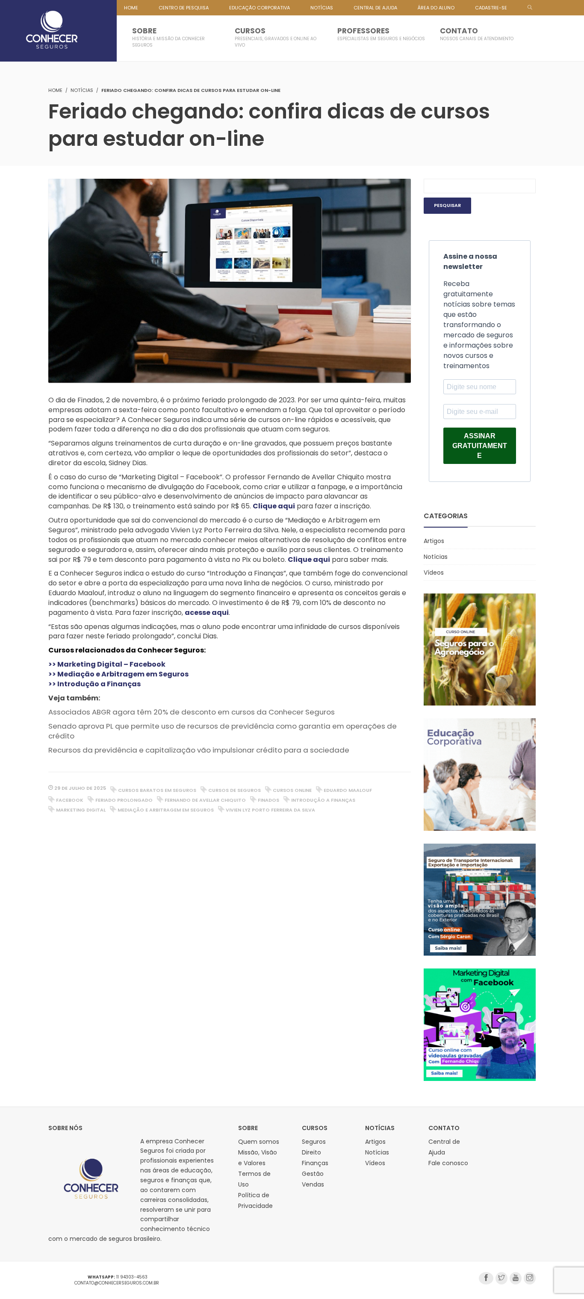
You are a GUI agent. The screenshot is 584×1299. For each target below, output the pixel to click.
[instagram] (530, 1278)
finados (268, 800)
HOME (131, 7)
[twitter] (501, 1278)
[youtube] (516, 1278)
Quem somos (258, 1141)
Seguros (314, 1141)
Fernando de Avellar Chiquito (205, 800)
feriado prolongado (124, 800)
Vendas (313, 1184)
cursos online (292, 790)
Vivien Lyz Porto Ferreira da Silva (270, 809)
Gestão (313, 1173)
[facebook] (486, 1278)
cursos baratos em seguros (157, 790)
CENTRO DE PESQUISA (184, 7)
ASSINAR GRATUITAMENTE (479, 445)
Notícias (82, 90)
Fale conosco (448, 1163)
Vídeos (434, 572)
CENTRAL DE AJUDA (375, 7)
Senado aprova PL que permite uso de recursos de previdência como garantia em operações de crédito (222, 731)
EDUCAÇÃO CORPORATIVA (259, 7)
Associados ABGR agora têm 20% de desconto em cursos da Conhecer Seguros (191, 712)
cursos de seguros (234, 790)
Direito (311, 1152)
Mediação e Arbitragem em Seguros (166, 809)
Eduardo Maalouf (348, 790)
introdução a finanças (323, 800)
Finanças (315, 1163)
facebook (69, 800)
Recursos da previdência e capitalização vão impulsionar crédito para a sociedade (198, 750)
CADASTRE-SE (491, 7)
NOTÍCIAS (321, 7)
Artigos (434, 541)
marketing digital (81, 809)
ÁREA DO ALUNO (436, 7)
